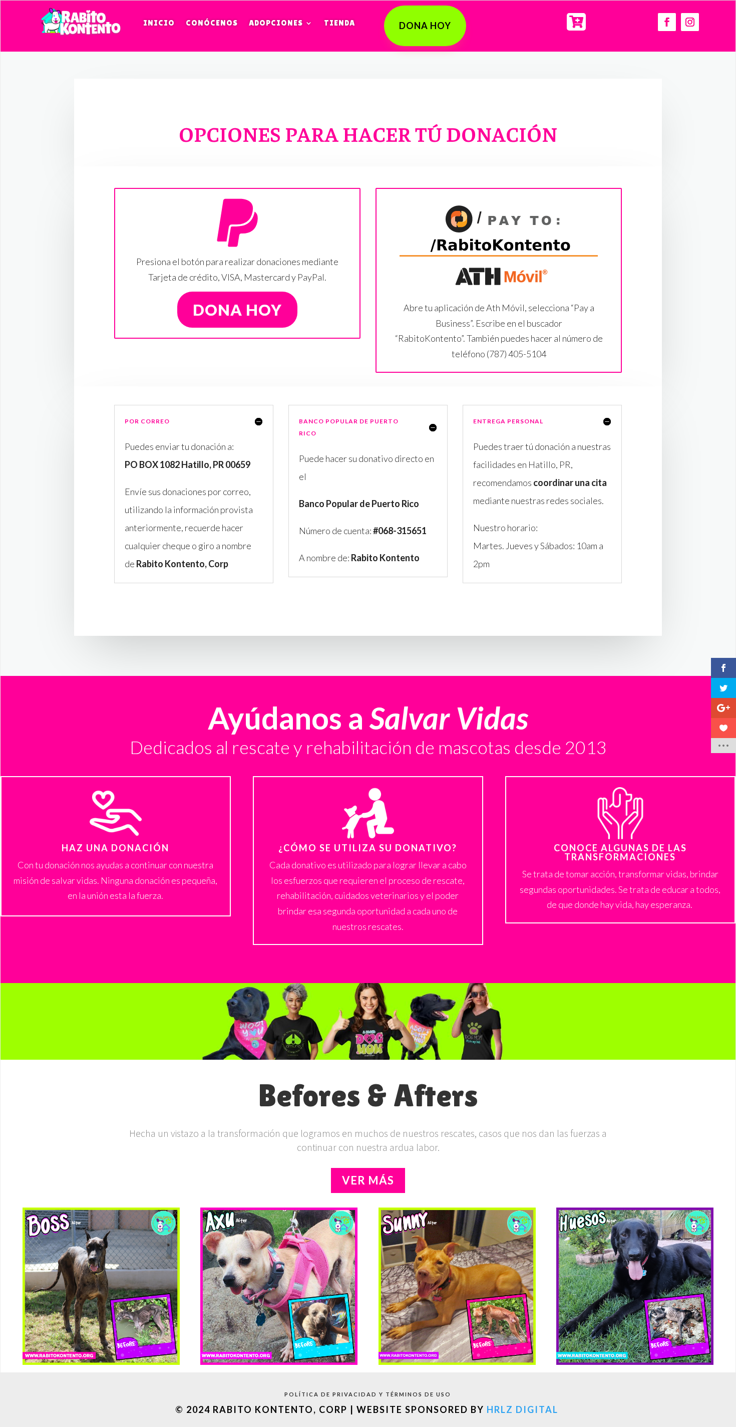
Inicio (159, 23)
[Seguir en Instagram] (689, 22)
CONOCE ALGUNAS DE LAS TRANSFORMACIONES (620, 852)
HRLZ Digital (524, 1409)
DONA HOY (425, 25)
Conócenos (212, 23)
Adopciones (276, 23)
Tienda (339, 23)
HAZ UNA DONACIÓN (115, 847)
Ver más (368, 1180)
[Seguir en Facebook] (666, 22)
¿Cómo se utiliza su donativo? (367, 847)
